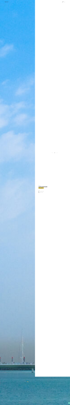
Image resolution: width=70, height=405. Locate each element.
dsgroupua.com (42, 191)
